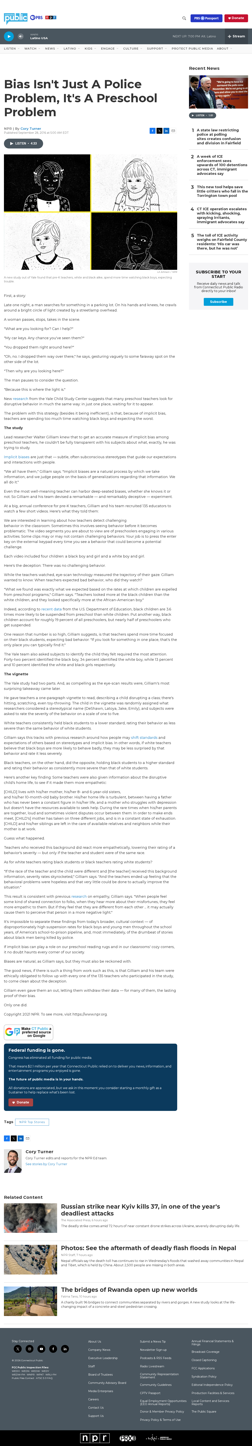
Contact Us (96, 1407)
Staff (91, 1366)
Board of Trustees (100, 1374)
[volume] (20, 36)
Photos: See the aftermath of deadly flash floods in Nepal (148, 1248)
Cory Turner (30, 129)
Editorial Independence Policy (212, 1385)
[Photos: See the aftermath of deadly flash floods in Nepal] (30, 1259)
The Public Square (204, 1411)
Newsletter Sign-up (153, 1350)
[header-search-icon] (184, 18)
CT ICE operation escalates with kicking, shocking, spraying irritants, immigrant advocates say (222, 215)
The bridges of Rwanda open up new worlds (129, 1289)
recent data (51, 609)
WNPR (31, 1374)
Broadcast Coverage (206, 1352)
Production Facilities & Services (213, 1393)
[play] (9, 36)
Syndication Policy (204, 1376)
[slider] (27, 36)
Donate (238, 18)
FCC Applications (203, 1368)
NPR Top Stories (32, 1122)
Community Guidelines (155, 1385)
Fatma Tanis (69, 1296)
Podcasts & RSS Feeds (155, 1358)
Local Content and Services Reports (210, 1403)
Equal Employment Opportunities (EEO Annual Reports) (163, 1403)
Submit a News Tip (153, 1341)
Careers (93, 1399)
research (20, 399)
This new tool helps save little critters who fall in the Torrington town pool (222, 191)
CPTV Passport (150, 1393)
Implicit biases (17, 457)
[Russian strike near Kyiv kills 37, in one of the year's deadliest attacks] (30, 1218)
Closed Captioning (204, 1360)
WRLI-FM (50, 1374)
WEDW (35, 1371)
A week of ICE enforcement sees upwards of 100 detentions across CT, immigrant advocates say (222, 165)
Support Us (96, 1416)
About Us (94, 1341)
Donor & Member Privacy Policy (162, 1411)
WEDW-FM (18, 1374)
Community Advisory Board (107, 1383)
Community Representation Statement (159, 1376)
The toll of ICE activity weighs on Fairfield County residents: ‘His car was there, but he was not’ (222, 242)
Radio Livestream (152, 1366)
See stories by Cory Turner (46, 1164)
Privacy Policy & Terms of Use (160, 1420)
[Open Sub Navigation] (18, 48)
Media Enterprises (100, 1391)
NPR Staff (68, 1255)
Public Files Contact (23, 1378)
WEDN (25, 1371)
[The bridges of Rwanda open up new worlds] (30, 1301)
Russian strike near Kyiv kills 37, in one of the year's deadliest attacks (140, 1210)
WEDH (16, 1371)
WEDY (45, 1371)
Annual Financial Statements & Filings (213, 1343)
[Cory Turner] (13, 1161)
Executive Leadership (103, 1358)
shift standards (144, 737)
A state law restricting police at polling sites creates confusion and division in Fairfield (219, 136)
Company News (99, 1350)
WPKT (40, 1374)
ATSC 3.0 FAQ (44, 1378)
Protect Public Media (192, 48)
